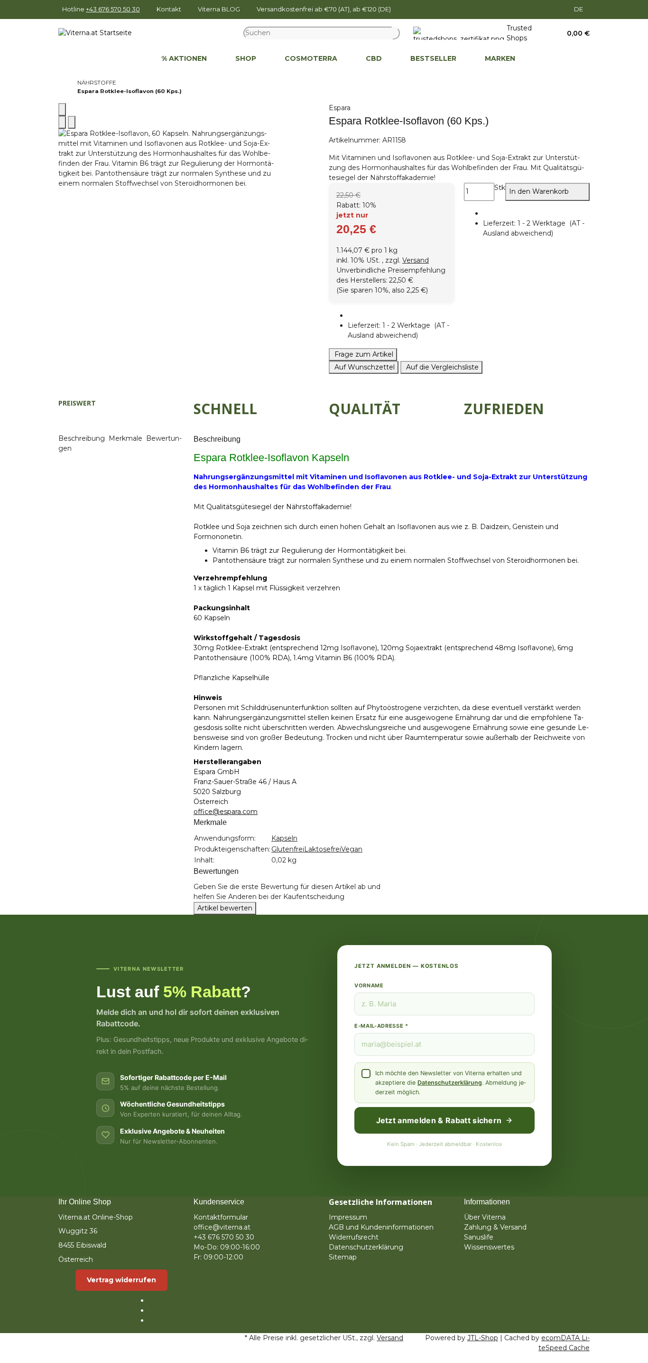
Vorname (369, 985)
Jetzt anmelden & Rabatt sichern (439, 1120)
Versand (415, 260)
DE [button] (579, 9)
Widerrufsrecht (354, 1237)
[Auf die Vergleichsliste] (62, 122)
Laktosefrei (322, 849)
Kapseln (284, 838)
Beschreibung (82, 438)
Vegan (351, 849)
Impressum (348, 1217)
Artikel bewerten (224, 908)
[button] (575, 33)
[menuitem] (133, 59)
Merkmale (126, 438)
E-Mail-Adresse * (381, 1025)
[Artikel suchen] (396, 33)
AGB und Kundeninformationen (381, 1227)
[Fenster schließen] (62, 109)
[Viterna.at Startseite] (95, 32)
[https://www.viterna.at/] (133, 59)
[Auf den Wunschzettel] (71, 122)
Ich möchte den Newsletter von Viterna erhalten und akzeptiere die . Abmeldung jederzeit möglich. (450, 1083)
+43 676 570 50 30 (113, 9)
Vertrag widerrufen (121, 1280)
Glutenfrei (287, 849)
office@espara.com (226, 811)
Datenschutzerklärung (449, 1082)
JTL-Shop (482, 1338)
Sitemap (343, 1257)
